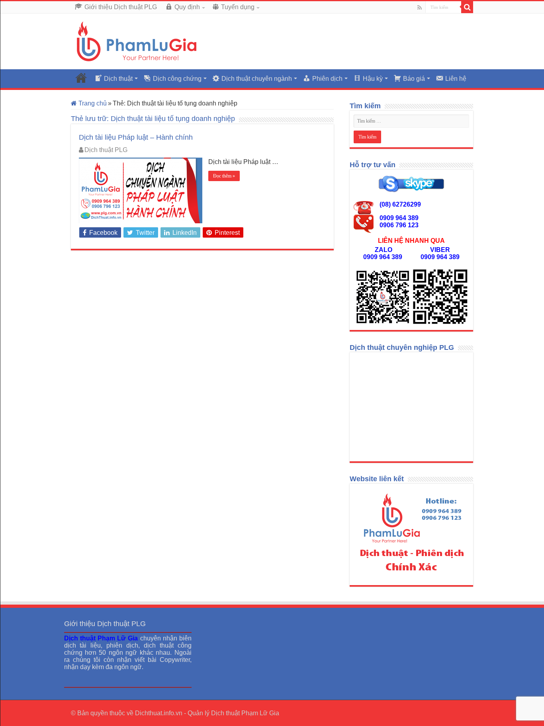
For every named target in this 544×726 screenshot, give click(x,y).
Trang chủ (92, 103)
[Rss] (420, 7)
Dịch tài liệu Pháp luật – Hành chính (136, 137)
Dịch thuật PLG (105, 149)
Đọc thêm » (224, 176)
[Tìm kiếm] (467, 7)
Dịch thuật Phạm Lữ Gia (245, 713)
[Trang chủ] (81, 77)
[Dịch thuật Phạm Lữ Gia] (136, 41)
